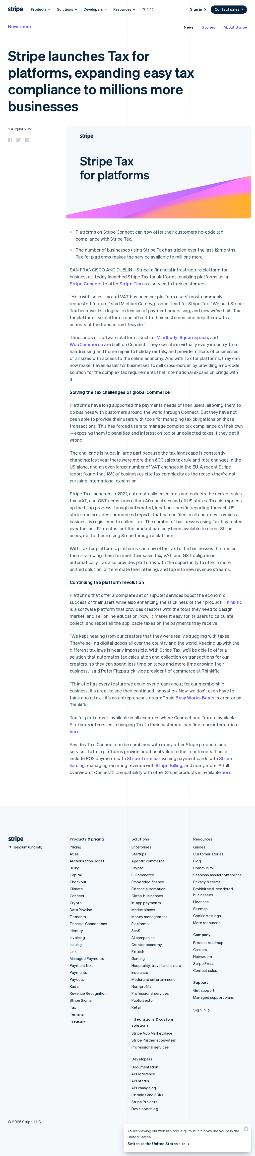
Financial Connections (88, 923)
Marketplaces (143, 909)
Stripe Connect (86, 283)
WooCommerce (86, 344)
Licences (201, 901)
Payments (78, 972)
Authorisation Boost (87, 860)
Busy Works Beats (195, 697)
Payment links (82, 965)
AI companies (143, 937)
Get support (203, 990)
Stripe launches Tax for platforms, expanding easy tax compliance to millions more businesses (101, 80)
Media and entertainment (153, 979)
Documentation (144, 1066)
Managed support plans (213, 997)
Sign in (196, 9)
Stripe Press (203, 963)
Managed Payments (87, 958)
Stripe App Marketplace (151, 1033)
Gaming (138, 958)
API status (140, 1080)
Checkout (78, 881)
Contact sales (227, 9)
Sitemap (200, 908)
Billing (74, 867)
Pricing (148, 9)
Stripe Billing (169, 765)
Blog (197, 860)
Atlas (74, 853)
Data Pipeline (81, 909)
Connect (77, 895)
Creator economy (146, 944)
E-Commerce (142, 874)
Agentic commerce (148, 860)
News (189, 27)
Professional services (150, 993)
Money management (149, 916)
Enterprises (141, 846)
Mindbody (167, 337)
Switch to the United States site (157, 1143)
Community (203, 867)
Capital (76, 874)
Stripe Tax (130, 283)
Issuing (76, 944)
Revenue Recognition (88, 993)
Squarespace (194, 337)
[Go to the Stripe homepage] (13, 839)
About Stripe (235, 27)
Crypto (76, 902)
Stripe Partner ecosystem (153, 1040)
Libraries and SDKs (147, 1094)
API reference (143, 1073)
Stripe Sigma (81, 1000)
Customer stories (208, 853)
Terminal (77, 1014)
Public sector (142, 1000)
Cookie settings (207, 915)
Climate (76, 888)
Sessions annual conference (217, 874)
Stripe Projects (144, 1101)
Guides (199, 846)
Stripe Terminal (143, 758)
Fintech (137, 951)
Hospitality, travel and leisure (156, 965)
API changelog (143, 1087)
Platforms (140, 923)
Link (73, 951)
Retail (136, 1007)
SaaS (135, 930)
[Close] (245, 1130)
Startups (139, 853)
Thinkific (232, 602)
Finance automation (148, 888)
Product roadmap (208, 942)
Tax (73, 1007)
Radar (75, 986)
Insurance (139, 972)
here (75, 731)
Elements (78, 916)
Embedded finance (147, 881)
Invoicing (77, 937)
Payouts (77, 979)
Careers (200, 949)
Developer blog (144, 1108)
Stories (208, 27)
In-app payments (146, 902)
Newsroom (19, 26)
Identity (76, 930)
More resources (207, 922)
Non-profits (141, 986)
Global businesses (147, 895)
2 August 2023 (21, 128)
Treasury (77, 1021)
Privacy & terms (207, 881)
